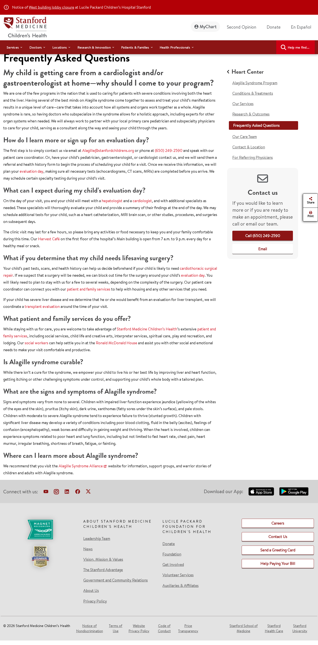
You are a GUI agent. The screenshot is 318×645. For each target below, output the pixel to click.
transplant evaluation (42, 306)
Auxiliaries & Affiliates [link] (180, 585)
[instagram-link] (56, 492)
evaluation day (31, 171)
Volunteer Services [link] (178, 575)
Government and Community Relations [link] (115, 580)
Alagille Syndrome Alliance (81, 466)
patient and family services (88, 289)
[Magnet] (40, 529)
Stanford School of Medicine (244, 628)
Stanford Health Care (274, 628)
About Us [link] (91, 590)
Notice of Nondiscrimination (89, 628)
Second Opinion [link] (241, 27)
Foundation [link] (171, 554)
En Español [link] (301, 27)
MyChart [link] (208, 26)
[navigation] (159, 47)
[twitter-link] (88, 492)
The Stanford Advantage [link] (103, 569)
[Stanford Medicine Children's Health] (25, 27)
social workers (36, 343)
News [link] (88, 549)
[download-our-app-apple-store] (261, 491)
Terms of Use (115, 628)
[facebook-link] (77, 492)
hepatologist (112, 200)
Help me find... (299, 47)
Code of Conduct (164, 628)
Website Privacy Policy (138, 628)
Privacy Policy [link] (95, 601)
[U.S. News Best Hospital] (40, 557)
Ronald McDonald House (116, 343)
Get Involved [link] (173, 564)
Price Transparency (188, 628)
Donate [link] (274, 27)
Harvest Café (49, 239)
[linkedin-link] (67, 492)
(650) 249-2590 (168, 150)
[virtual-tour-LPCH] (46, 492)
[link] (303, 27)
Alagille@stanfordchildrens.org (108, 150)
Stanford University (299, 628)
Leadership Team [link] (96, 538)
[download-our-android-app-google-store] (293, 491)
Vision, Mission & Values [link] (103, 559)
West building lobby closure (51, 7)
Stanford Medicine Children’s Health (147, 329)
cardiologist (142, 200)
